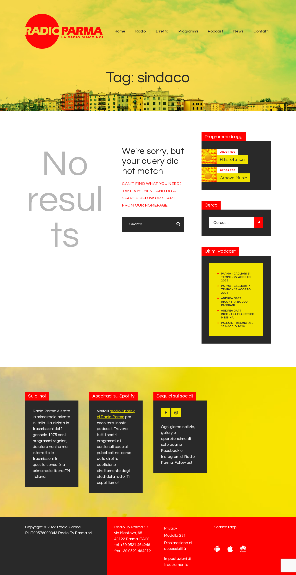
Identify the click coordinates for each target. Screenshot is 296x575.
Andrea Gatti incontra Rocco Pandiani (234, 302)
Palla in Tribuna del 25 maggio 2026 (237, 324)
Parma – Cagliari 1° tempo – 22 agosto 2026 (236, 289)
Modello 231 (175, 535)
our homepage (151, 205)
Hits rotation (232, 159)
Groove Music (233, 178)
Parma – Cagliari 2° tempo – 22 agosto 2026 (236, 277)
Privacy (170, 528)
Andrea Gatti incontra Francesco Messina (237, 314)
